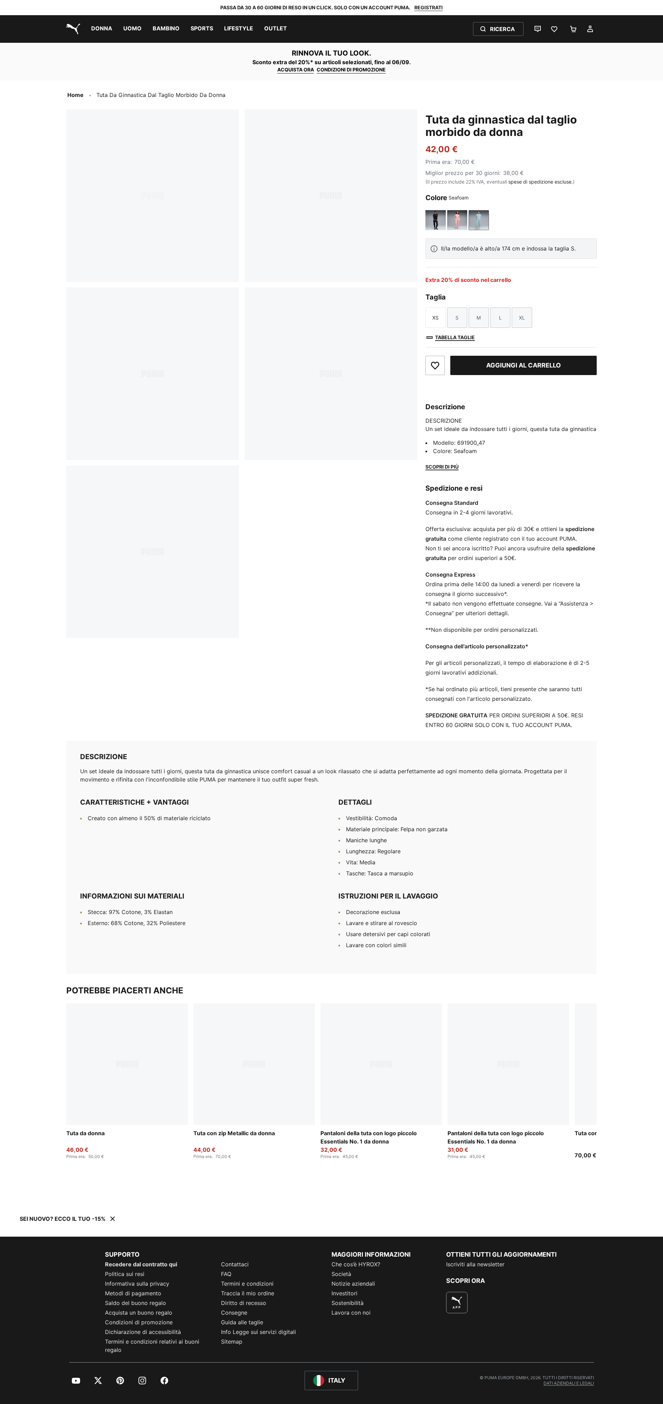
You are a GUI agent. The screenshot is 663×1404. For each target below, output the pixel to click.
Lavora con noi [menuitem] (351, 1312)
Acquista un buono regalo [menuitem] (138, 1312)
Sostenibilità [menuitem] (348, 1302)
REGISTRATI (428, 7)
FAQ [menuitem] (226, 1273)
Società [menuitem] (341, 1273)
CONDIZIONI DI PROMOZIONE (351, 69)
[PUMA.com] (71, 29)
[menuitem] (102, 29)
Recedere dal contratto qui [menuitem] (141, 1264)
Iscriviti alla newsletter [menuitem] (475, 1264)
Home (75, 94)
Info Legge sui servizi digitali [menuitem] (258, 1331)
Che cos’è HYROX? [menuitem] (356, 1264)
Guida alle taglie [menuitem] (242, 1322)
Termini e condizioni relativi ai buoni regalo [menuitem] (152, 1345)
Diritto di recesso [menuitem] (243, 1302)
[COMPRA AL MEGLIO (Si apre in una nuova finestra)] (457, 1302)
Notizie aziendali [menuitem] (353, 1283)
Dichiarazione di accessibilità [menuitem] (143, 1331)
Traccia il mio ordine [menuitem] (247, 1293)
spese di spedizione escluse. (540, 182)
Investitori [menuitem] (344, 1293)
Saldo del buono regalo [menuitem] (135, 1302)
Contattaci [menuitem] (235, 1264)
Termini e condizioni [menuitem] (247, 1283)
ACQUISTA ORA (295, 69)
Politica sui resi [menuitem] (124, 1273)
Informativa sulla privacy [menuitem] (137, 1283)
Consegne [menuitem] (234, 1312)
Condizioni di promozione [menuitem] (139, 1322)
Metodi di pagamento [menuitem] (133, 1293)
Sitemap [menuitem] (231, 1341)
